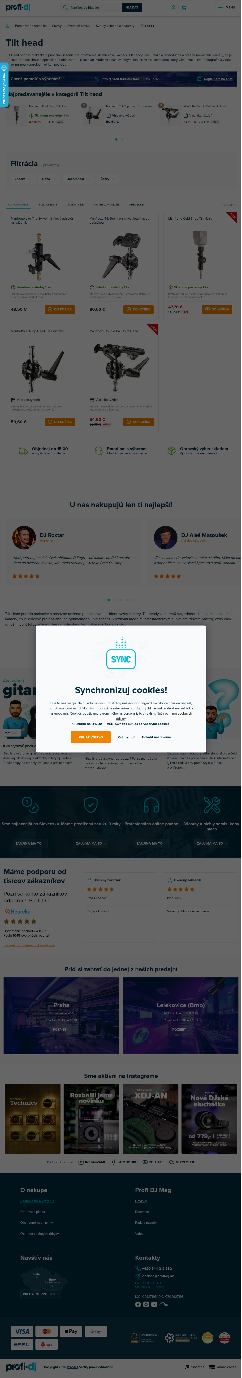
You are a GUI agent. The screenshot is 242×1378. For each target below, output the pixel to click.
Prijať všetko (91, 737)
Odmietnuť (126, 737)
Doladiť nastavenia (156, 737)
